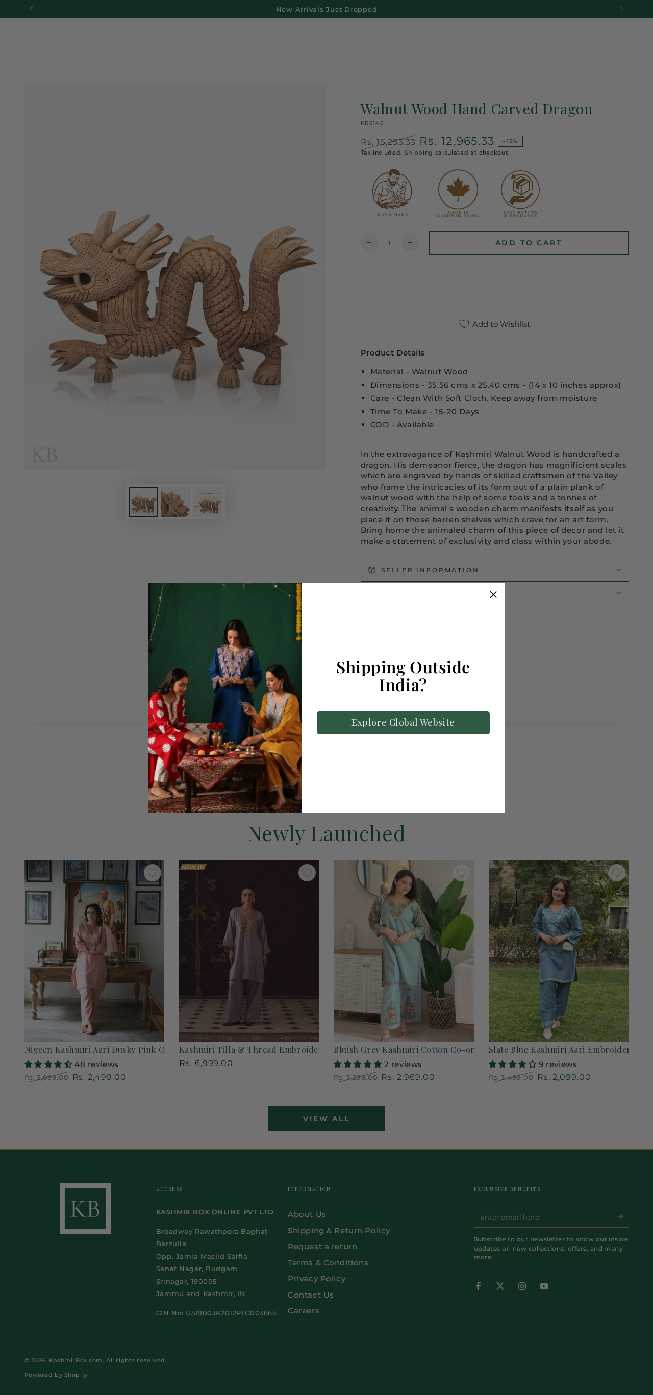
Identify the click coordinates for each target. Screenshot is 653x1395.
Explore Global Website (403, 722)
